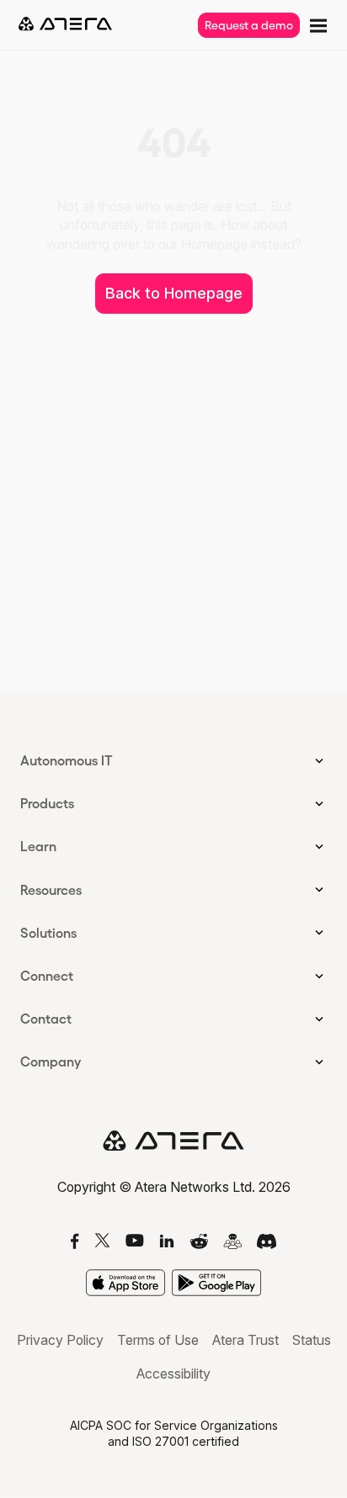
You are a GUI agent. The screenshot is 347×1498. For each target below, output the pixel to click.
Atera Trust (245, 1339)
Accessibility (173, 1373)
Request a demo (249, 25)
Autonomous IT (66, 760)
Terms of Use (158, 1339)
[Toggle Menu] (316, 24)
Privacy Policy (60, 1339)
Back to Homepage (174, 293)
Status (311, 1339)
